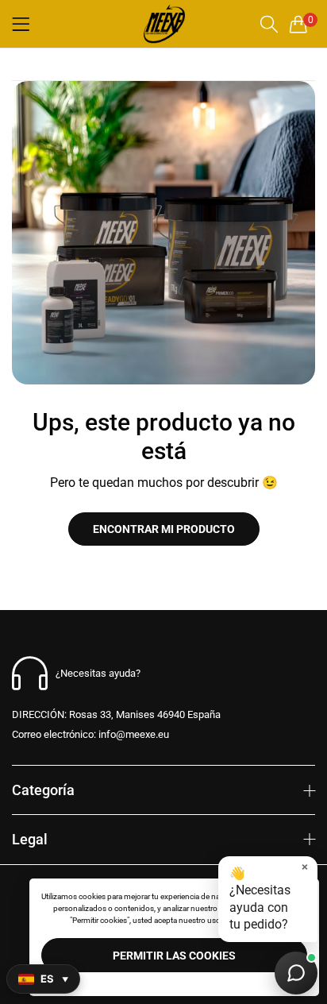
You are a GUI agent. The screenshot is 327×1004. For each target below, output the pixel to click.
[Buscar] (269, 24)
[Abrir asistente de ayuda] (296, 973)
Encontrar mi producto (164, 529)
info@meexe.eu (90, 734)
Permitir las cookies (174, 955)
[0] (298, 24)
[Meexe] (163, 24)
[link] (163, 232)
